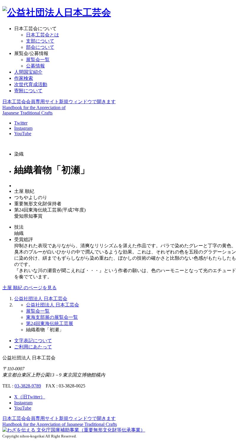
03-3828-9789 (27, 385)
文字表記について (33, 340)
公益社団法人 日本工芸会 (40, 298)
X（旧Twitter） (29, 396)
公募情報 (35, 65)
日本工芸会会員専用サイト (59, 101)
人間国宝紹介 (28, 72)
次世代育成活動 (30, 84)
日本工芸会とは (42, 34)
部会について (40, 47)
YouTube (22, 133)
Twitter (20, 122)
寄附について (28, 90)
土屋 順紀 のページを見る (29, 287)
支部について (40, 40)
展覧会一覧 (38, 59)
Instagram (23, 128)
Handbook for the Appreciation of (59, 424)
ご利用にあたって (33, 346)
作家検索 (23, 78)
